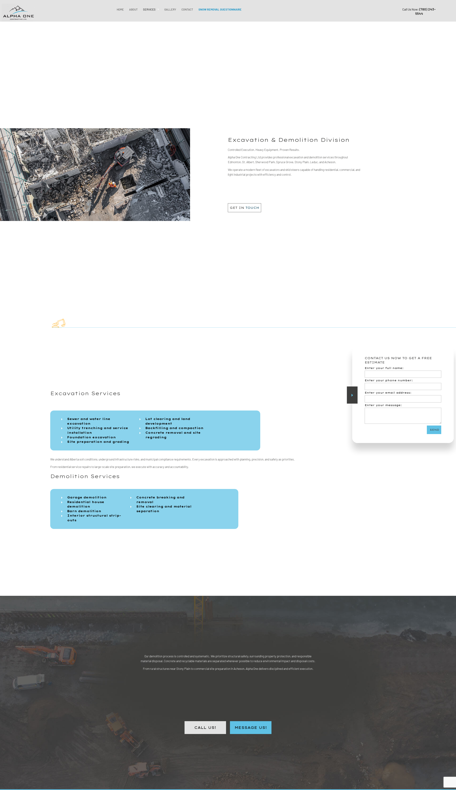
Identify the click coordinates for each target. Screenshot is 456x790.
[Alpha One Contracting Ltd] (18, 11)
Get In (244, 208)
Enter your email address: (381, 392)
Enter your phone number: (382, 380)
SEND (427, 429)
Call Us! (205, 727)
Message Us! (251, 727)
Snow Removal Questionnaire (220, 9)
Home (120, 9)
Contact (187, 9)
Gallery (170, 9)
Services (149, 9)
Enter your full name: (377, 368)
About (133, 9)
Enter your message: (376, 405)
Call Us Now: (419, 11)
